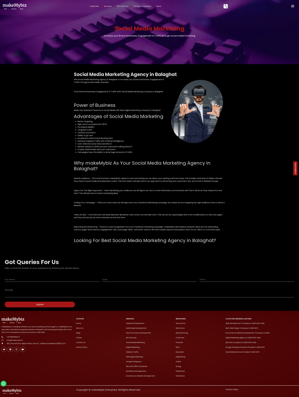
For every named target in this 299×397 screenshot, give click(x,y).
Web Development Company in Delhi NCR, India (245, 323)
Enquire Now (295, 168)
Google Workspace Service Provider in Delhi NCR (245, 347)
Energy (178, 366)
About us (79, 328)
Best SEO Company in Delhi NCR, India (241, 342)
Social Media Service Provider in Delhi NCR (242, 352)
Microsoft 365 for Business (136, 366)
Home (78, 323)
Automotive (180, 323)
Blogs (78, 333)
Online (178, 361)
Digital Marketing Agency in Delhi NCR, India (243, 337)
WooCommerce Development (138, 333)
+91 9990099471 (13, 337)
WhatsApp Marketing (134, 357)
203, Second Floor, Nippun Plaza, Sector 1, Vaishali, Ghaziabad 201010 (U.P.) (36, 343)
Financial (179, 342)
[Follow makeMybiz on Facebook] (10, 349)
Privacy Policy (81, 347)
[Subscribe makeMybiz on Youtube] (22, 349)
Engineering (180, 357)
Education (180, 352)
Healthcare (180, 371)
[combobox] (225, 6)
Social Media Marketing (135, 342)
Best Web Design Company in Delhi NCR (242, 328)
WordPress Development (136, 371)
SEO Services (131, 337)
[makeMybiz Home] (14, 6)
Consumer (180, 337)
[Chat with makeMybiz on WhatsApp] (3, 384)
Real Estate (180, 376)
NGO (178, 347)
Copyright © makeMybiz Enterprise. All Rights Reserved (108, 389)
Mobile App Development (136, 328)
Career (79, 337)
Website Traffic (132, 352)
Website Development (135, 323)
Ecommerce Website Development (140, 376)
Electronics (180, 328)
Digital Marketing (133, 347)
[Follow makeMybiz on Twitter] (4, 349)
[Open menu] (292, 6)
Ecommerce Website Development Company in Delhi (248, 333)
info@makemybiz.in (15, 340)
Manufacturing (182, 333)
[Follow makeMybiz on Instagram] (16, 349)
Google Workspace (133, 361)
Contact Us (80, 342)
